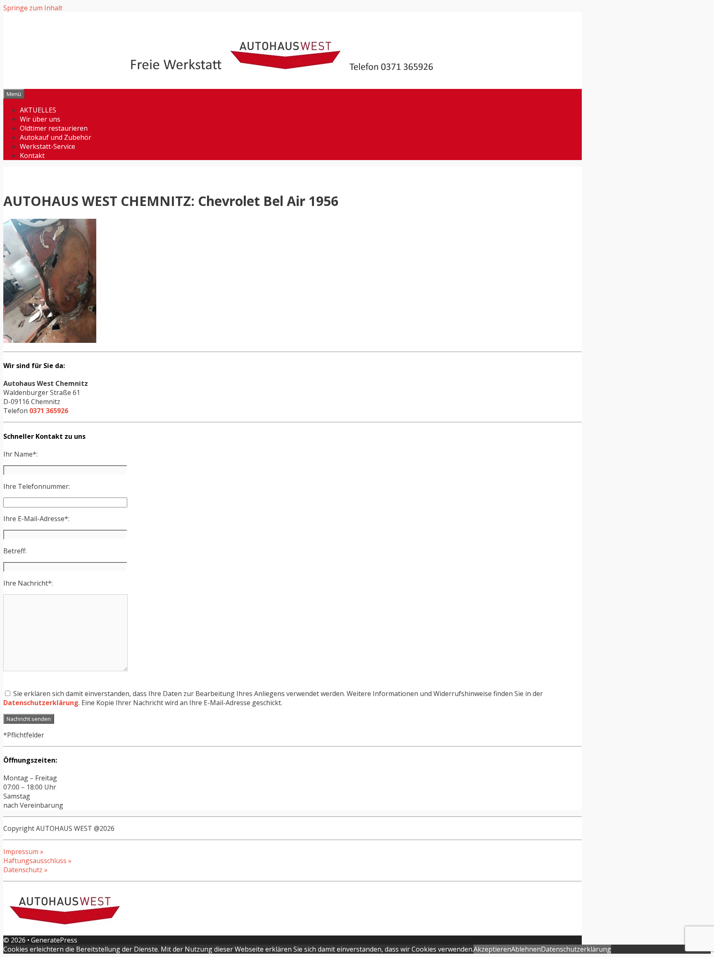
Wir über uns (40, 119)
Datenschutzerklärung (41, 702)
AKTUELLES (38, 110)
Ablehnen (526, 949)
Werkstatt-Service (47, 146)
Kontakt (32, 155)
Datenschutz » (25, 869)
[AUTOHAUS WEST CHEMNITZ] (292, 67)
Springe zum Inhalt (32, 7)
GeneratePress (54, 940)
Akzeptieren (492, 949)
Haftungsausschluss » (37, 860)
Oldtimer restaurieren (54, 128)
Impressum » (23, 851)
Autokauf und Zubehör (55, 137)
